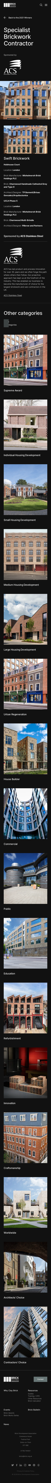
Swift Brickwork (17, 158)
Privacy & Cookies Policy (25, 1471)
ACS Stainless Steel (13, 295)
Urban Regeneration (15, 714)
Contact (40, 1379)
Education (9, 973)
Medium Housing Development (21, 584)
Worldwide (10, 1232)
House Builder (12, 779)
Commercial (10, 844)
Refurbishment (12, 1038)
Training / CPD (34, 1396)
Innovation (9, 1103)
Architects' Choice (14, 1297)
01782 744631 (26, 1451)
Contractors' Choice (15, 1362)
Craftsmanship (12, 1168)
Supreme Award (13, 390)
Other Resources (34, 1398)
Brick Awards (9, 1413)
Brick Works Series (11, 1415)
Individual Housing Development (22, 455)
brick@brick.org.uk (25, 1456)
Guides (31, 1394)
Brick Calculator (34, 1401)
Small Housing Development (20, 520)
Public (7, 908)
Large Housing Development (20, 649)
